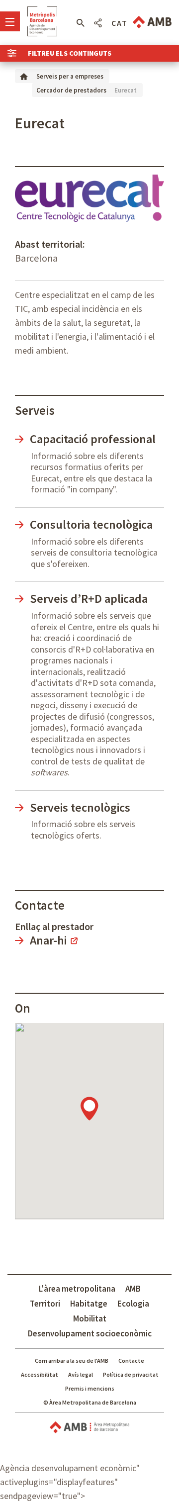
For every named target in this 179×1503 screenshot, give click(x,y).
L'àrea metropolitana (77, 1288)
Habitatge (88, 1303)
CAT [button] (119, 23)
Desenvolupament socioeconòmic (90, 1333)
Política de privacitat (131, 1374)
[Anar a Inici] (23, 76)
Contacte (131, 1360)
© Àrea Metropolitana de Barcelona (89, 1402)
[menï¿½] (10, 21)
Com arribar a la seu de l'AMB (71, 1360)
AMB (133, 1288)
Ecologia (133, 1303)
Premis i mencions (89, 1388)
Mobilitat (89, 1318)
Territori (45, 1303)
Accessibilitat (39, 1374)
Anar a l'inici (42, 21)
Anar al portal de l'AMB (152, 22)
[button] (80, 23)
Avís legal (80, 1374)
